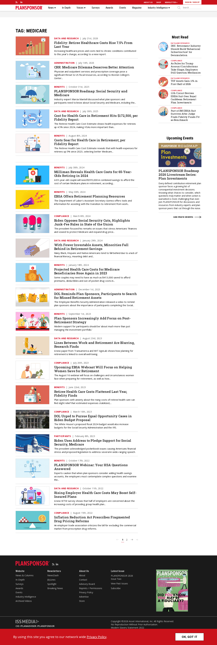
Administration (64, 62)
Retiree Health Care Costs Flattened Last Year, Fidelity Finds (90, 393)
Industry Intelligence (158, 8)
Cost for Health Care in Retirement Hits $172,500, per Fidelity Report (96, 117)
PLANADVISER (28, 626)
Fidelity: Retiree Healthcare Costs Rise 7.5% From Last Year (93, 45)
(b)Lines (51, 579)
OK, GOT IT (189, 637)
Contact (83, 579)
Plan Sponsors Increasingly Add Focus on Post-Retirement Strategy (92, 320)
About (82, 575)
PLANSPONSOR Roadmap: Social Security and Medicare (90, 93)
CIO (17, 626)
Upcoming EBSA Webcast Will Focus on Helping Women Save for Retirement (93, 369)
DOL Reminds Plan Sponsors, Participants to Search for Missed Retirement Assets (95, 296)
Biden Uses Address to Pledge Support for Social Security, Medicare (92, 442)
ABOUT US (148, 2)
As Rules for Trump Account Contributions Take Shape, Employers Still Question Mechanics (186, 68)
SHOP (158, 2)
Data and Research (66, 38)
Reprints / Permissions (90, 588)
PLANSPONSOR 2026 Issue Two (122, 577)
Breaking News (55, 588)
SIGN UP (196, 2)
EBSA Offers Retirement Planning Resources (89, 196)
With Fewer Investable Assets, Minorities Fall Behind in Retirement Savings (91, 247)
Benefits (59, 86)
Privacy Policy (86, 592)
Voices (80, 8)
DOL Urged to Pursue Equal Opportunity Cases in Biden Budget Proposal (93, 418)
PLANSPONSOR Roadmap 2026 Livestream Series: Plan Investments (179, 174)
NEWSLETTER (170, 2)
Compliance (61, 216)
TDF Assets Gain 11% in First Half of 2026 (184, 82)
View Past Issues (119, 583)
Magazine (137, 8)
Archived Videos (24, 600)
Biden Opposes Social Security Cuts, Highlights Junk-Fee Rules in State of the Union (92, 222)
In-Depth (66, 8)
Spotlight (51, 583)
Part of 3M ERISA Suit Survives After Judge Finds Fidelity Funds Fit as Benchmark (185, 115)
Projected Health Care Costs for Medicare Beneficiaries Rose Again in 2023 (87, 271)
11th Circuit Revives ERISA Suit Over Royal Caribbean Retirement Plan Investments (183, 97)
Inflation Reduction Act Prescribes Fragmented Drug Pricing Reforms (92, 519)
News (51, 8)
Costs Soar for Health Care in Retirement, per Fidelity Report (89, 142)
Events (122, 8)
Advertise (84, 596)
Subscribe (116, 588)
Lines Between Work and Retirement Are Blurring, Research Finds (94, 345)
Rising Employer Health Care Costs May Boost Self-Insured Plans (95, 495)
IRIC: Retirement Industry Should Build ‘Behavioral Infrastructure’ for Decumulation (186, 50)
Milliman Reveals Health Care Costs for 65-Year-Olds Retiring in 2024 (93, 174)
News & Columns (25, 575)
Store (82, 600)
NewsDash (53, 575)
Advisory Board (87, 583)
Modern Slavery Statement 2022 (127, 627)
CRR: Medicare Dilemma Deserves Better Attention (94, 67)
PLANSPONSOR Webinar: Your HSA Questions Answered (91, 467)
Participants (62, 436)
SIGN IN (188, 2)
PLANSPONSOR (46, 626)
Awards (109, 8)
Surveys (96, 8)
